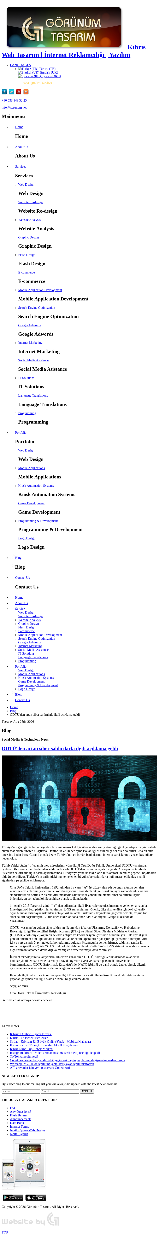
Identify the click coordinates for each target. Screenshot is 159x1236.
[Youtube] (19, 93)
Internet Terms (19, 1126)
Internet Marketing (30, 342)
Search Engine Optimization (36, 307)
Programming (27, 413)
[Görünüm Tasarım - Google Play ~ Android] (13, 1199)
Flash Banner (18, 1115)
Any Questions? (20, 1111)
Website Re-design (30, 202)
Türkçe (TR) (46, 68)
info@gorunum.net (14, 107)
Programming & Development (38, 521)
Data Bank (17, 1123)
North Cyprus (19, 1134)
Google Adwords (29, 325)
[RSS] (26, 93)
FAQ (13, 1108)
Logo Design (26, 538)
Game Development (31, 503)
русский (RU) (51, 76)
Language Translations (33, 395)
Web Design (26, 184)
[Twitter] (12, 93)
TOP (5, 1232)
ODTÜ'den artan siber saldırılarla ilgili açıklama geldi (60, 748)
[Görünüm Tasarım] (31, 1225)
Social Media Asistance (33, 360)
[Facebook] (5, 93)
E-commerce (26, 272)
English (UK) (48, 72)
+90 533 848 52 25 (14, 100)
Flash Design (26, 255)
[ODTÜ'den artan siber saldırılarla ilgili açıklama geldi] (79, 840)
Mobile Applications (31, 468)
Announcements (20, 1119)
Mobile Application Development (40, 290)
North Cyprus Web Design (27, 1130)
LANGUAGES (20, 65)
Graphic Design (28, 237)
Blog (13, 711)
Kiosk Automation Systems (36, 485)
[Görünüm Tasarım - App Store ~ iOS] (35, 1199)
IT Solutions (26, 378)
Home (14, 707)
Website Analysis (29, 220)
